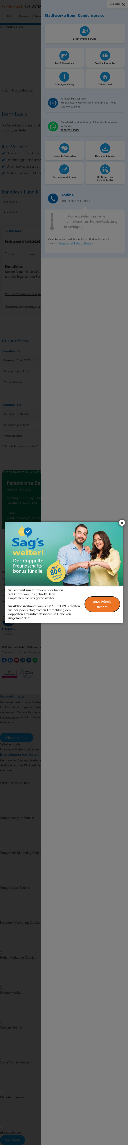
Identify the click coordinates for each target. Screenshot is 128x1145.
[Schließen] (122, 523)
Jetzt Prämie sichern (102, 604)
